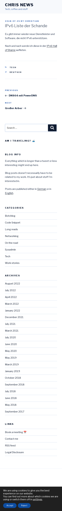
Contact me (11, 438)
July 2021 (10, 323)
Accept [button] (9, 505)
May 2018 (11, 404)
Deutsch (16, 72)
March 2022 (12, 303)
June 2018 (11, 398)
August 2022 (12, 283)
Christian (32, 21)
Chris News (19, 4)
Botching (10, 215)
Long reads (11, 229)
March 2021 (12, 330)
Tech (13, 67)
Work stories (12, 263)
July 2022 (10, 290)
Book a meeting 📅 (16, 432)
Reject (24, 505)
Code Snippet (12, 222)
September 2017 (14, 411)
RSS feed (10, 445)
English (9, 193)
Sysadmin (10, 249)
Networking (12, 236)
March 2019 (12, 364)
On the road (11, 242)
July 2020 (10, 337)
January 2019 (12, 371)
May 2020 (11, 351)
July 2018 (10, 391)
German (41, 189)
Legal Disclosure (14, 452)
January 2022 (12, 310)
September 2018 (14, 384)
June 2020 (11, 344)
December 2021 (14, 317)
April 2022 (11, 297)
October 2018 (13, 377)
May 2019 (11, 357)
